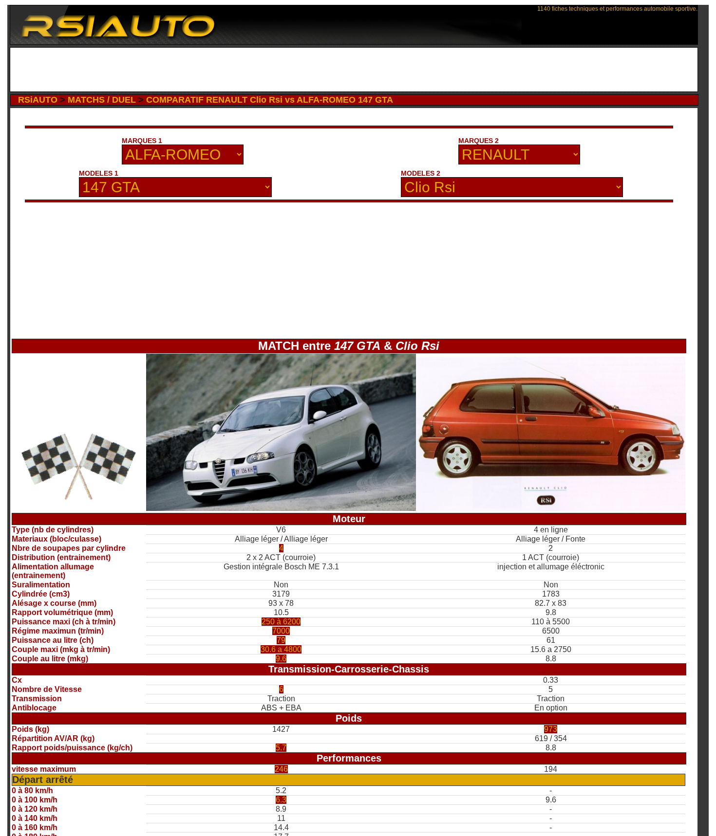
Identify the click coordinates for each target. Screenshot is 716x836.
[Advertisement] (353, 69)
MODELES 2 (420, 173)
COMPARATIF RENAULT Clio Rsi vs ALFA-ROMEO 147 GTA (269, 100)
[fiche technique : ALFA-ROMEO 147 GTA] (280, 508)
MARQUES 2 (478, 141)
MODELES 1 (98, 173)
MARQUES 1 (142, 141)
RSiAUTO (38, 100)
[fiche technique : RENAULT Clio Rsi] (550, 508)
